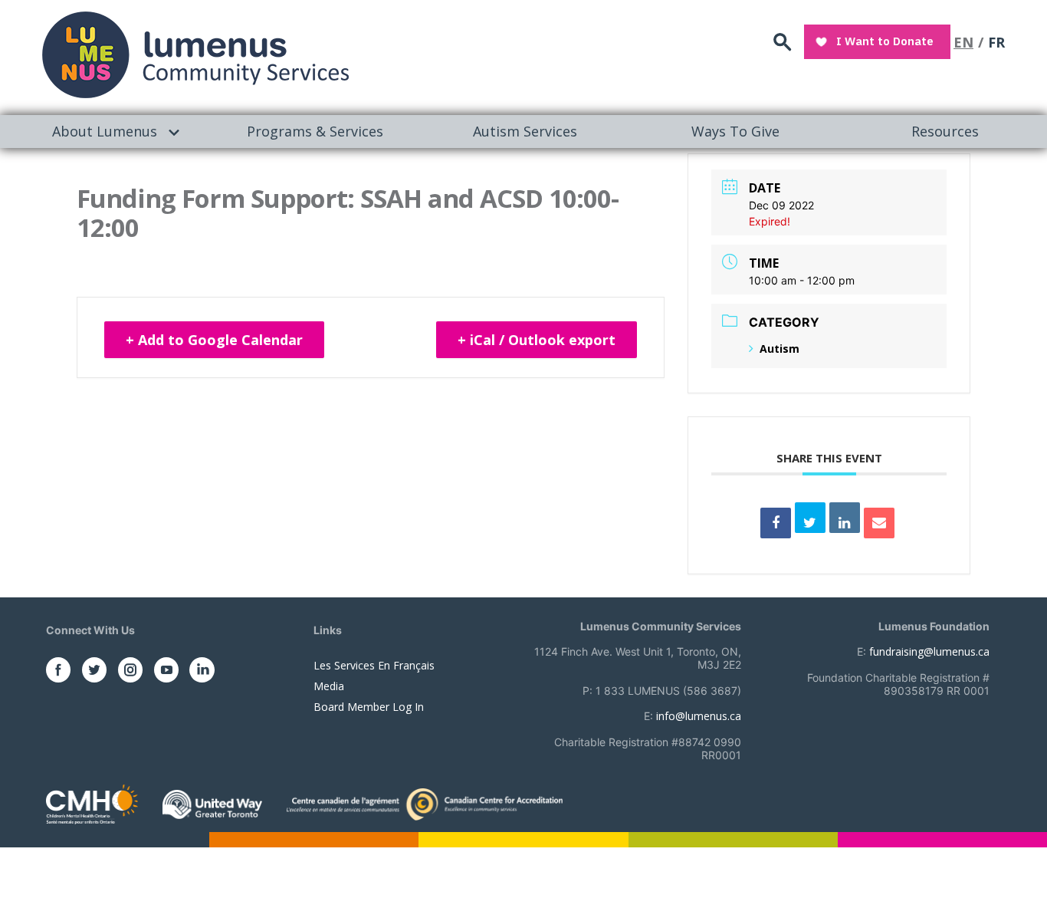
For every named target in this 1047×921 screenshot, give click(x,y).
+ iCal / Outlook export (536, 340)
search (782, 42)
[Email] (879, 523)
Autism (779, 348)
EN (963, 42)
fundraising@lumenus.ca (929, 651)
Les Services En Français (374, 665)
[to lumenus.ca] (195, 55)
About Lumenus (104, 131)
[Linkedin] (844, 517)
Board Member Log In (368, 706)
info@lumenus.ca (698, 716)
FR (996, 42)
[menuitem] (104, 131)
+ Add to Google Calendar (214, 340)
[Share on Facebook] (775, 523)
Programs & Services (315, 131)
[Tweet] (810, 517)
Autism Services (525, 131)
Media (328, 686)
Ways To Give (735, 131)
